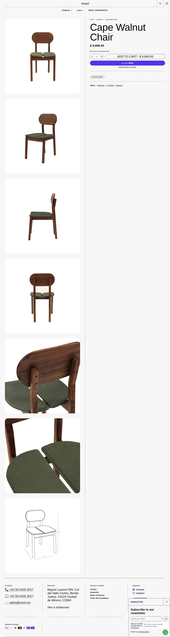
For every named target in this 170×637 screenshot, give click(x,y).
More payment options (127, 67)
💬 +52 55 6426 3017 (19, 596)
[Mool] (85, 3)
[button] (160, 3)
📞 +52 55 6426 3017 (19, 589)
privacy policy (144, 632)
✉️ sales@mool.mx (17, 602)
